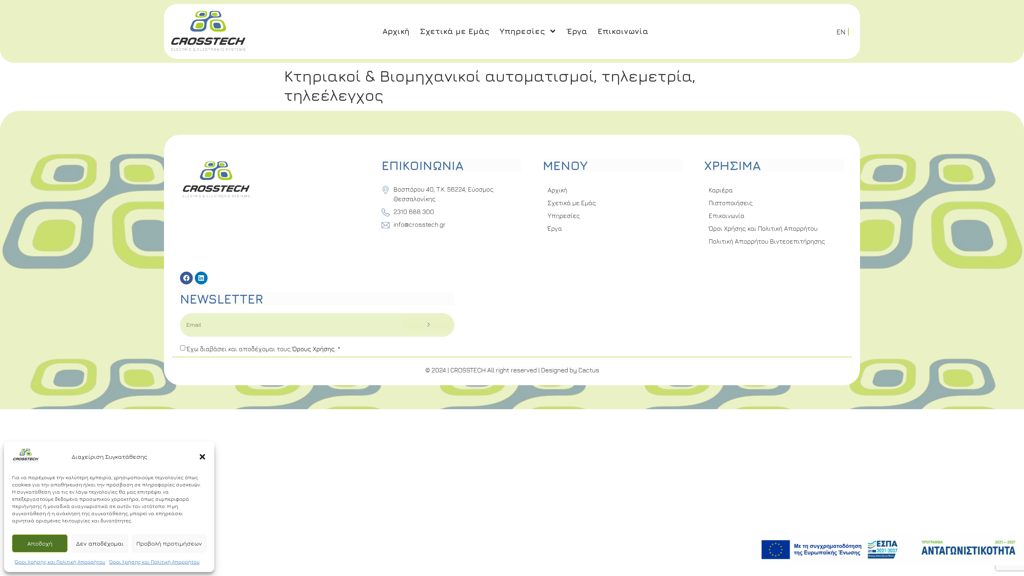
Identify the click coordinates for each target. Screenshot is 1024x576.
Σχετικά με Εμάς (454, 31)
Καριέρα (721, 190)
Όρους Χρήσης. (315, 348)
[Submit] (428, 325)
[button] (202, 457)
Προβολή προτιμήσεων (169, 543)
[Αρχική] (25, 461)
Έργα (577, 31)
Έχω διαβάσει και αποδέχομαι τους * (263, 348)
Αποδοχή (39, 543)
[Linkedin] (201, 278)
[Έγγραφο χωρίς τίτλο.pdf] (888, 551)
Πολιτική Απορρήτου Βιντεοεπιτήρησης (767, 241)
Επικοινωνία (623, 31)
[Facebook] (186, 278)
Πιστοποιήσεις (731, 202)
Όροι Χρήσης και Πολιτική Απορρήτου (60, 562)
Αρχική (396, 31)
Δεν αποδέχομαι (100, 543)
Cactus (588, 370)
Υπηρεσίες (522, 31)
